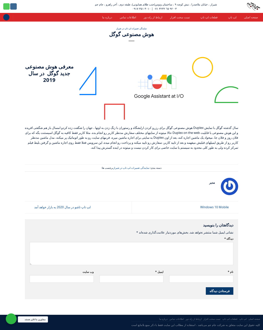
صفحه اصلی (251, 17)
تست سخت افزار (180, 17)
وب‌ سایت (88, 272)
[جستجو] (6, 17)
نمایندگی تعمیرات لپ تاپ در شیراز (131, 28)
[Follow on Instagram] (13, 6)
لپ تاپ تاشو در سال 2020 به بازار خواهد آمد (62, 207)
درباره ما (107, 17)
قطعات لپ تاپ (209, 17)
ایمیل (159, 272)
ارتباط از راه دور (153, 17)
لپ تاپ (232, 17)
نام (230, 272)
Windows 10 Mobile (214, 207)
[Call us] (6, 6)
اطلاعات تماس (128, 17)
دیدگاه (228, 238)
